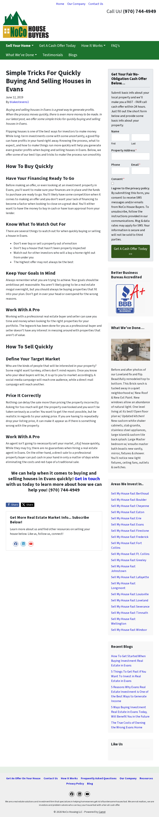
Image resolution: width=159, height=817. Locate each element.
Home (60, 4)
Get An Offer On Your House (23, 778)
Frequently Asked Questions (99, 778)
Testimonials (52, 55)
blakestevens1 (19, 102)
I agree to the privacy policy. (130, 188)
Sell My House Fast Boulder (129, 500)
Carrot (102, 812)
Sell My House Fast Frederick (129, 537)
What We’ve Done (20, 55)
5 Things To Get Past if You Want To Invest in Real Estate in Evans (128, 676)
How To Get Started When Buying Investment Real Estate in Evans (128, 661)
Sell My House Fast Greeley (128, 560)
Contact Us (95, 4)
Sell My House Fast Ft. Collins (130, 554)
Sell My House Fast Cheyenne (130, 506)
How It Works (92, 45)
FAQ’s (115, 45)
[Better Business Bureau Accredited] (130, 298)
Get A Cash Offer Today (57, 45)
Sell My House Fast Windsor (129, 630)
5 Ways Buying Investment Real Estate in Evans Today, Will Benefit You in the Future (130, 712)
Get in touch (87, 478)
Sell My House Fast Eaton (127, 512)
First (113, 143)
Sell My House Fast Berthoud (130, 493)
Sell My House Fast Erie (126, 518)
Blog (90, 783)
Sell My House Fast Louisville (130, 594)
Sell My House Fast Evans (127, 524)
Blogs (72, 55)
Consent (117, 179)
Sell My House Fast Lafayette (130, 577)
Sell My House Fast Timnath (129, 613)
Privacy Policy (75, 783)
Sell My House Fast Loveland (129, 600)
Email (135, 165)
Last (133, 143)
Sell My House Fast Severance (130, 606)
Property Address (124, 150)
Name (115, 131)
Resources (146, 778)
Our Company (76, 4)
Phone (115, 165)
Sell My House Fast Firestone (130, 531)
